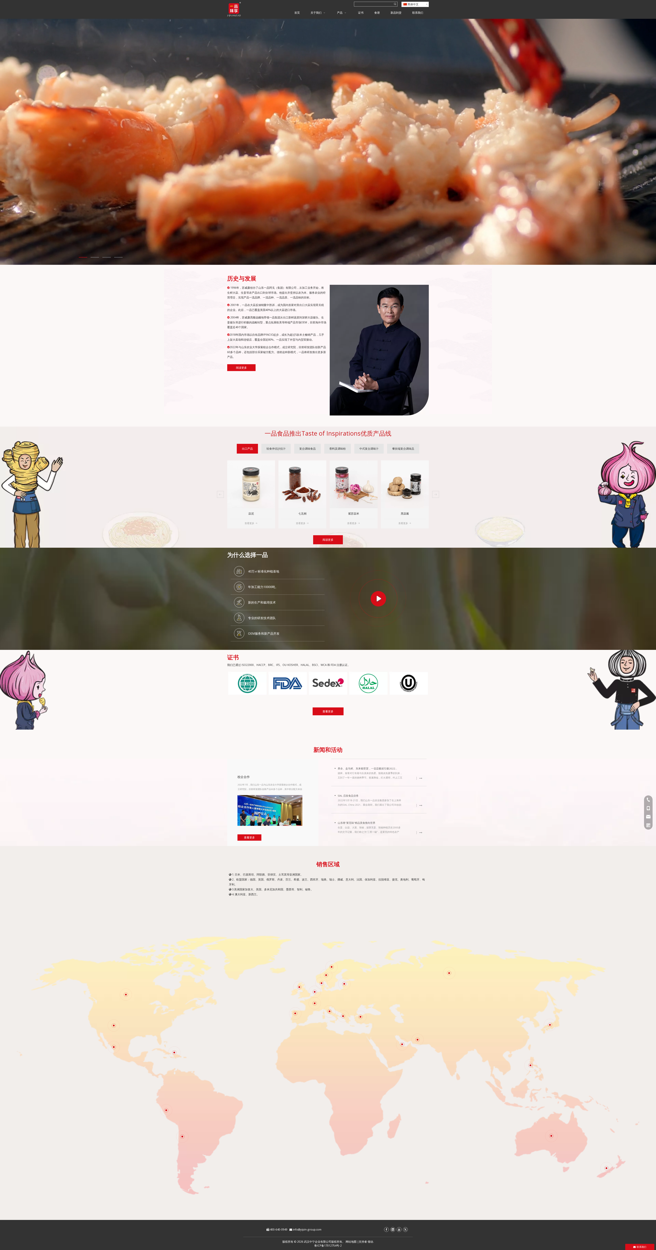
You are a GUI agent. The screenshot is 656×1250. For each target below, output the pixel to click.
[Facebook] (386, 1229)
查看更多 (249, 523)
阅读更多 (241, 368)
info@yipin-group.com (307, 1229)
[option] (247, 683)
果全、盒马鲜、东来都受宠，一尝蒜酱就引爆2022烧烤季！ (368, 768)
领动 (370, 1242)
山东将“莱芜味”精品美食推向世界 (356, 822)
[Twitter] (405, 1229)
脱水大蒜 (251, 513)
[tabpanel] (328, 142)
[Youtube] (399, 1229)
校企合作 (243, 777)
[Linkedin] (392, 1229)
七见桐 (405, 513)
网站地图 (351, 1242)
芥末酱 (302, 513)
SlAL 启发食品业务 (348, 795)
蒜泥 (353, 513)
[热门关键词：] (395, 4)
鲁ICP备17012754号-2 (328, 1245)
